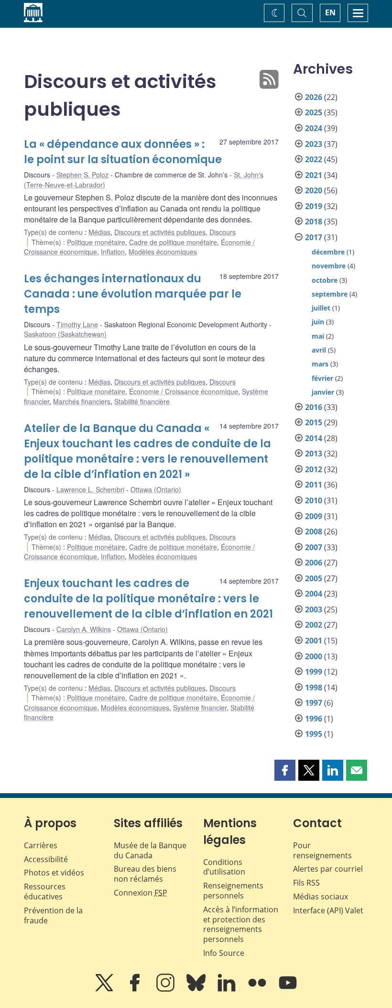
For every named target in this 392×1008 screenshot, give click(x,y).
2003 (313, 609)
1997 (313, 703)
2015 (313, 422)
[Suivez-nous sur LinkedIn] (227, 989)
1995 (313, 734)
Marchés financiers (81, 401)
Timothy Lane (77, 324)
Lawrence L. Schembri (90, 489)
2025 (313, 112)
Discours (222, 232)
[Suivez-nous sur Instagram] (166, 989)
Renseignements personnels (233, 890)
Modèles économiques (163, 251)
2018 (313, 221)
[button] (284, 770)
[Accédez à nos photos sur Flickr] (258, 989)
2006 (313, 562)
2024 (313, 128)
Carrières (40, 845)
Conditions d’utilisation (224, 867)
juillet (321, 307)
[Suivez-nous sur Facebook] (135, 989)
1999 (313, 671)
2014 (313, 438)
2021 (313, 175)
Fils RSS (306, 882)
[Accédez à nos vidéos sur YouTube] (287, 989)
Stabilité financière (142, 401)
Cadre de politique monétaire (173, 242)
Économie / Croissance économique (183, 391)
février (322, 378)
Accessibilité (46, 859)
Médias (99, 232)
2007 (313, 547)
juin (318, 321)
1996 (313, 718)
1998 (313, 687)
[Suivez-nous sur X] (105, 989)
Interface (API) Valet (328, 910)
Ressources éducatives (44, 891)
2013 (313, 453)
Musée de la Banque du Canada (150, 850)
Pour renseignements (322, 850)
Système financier (200, 707)
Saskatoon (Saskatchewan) (65, 334)
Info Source (223, 953)
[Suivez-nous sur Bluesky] (197, 989)
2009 (313, 516)
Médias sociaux (320, 896)
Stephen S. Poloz (82, 174)
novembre (329, 265)
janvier (323, 392)
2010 (313, 500)
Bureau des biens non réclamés (145, 874)
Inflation (113, 251)
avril (319, 349)
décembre (328, 251)
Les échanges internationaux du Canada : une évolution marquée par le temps (132, 294)
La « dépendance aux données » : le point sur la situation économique (123, 152)
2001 (313, 640)
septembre (330, 294)
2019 (313, 206)
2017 (313, 237)
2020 (313, 190)
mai (318, 336)
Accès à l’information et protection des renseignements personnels (240, 924)
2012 (313, 469)
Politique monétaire (96, 242)
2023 (313, 144)
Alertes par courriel (328, 869)
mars (320, 363)
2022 (313, 159)
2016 (313, 407)
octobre (325, 280)
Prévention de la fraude (53, 915)
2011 (313, 484)
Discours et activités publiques (160, 232)
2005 (313, 578)
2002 (313, 625)
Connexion (140, 892)
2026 (313, 97)
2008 (313, 531)
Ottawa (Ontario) (156, 489)
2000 (313, 656)
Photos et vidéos (54, 872)
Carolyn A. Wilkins (83, 629)
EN (330, 12)
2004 (313, 593)
